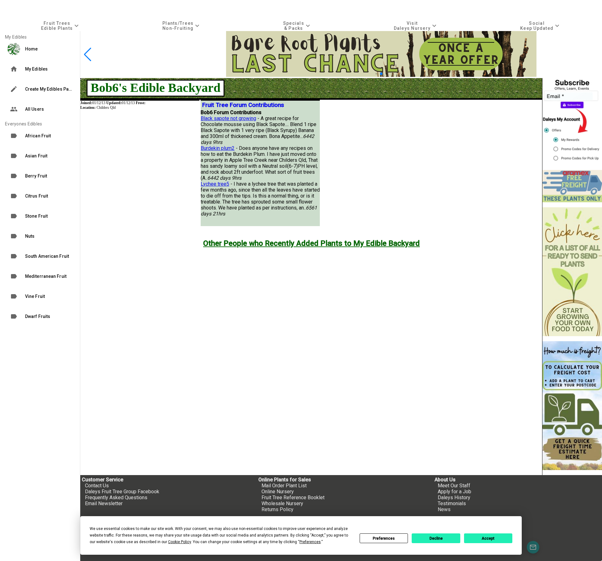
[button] (376, 73)
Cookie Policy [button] (179, 542)
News (444, 509)
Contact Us (97, 486)
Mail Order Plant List (284, 486)
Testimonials (452, 503)
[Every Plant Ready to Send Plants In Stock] (572, 271)
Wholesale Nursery (282, 503)
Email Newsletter (104, 503)
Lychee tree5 (215, 184)
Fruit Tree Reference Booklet (293, 497)
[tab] (60, 25)
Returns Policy (277, 509)
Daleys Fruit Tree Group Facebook (122, 492)
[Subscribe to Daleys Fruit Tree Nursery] (572, 121)
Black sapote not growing (228, 118)
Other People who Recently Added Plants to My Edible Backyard (311, 243)
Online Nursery (277, 492)
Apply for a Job (454, 492)
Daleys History (454, 497)
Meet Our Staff (454, 486)
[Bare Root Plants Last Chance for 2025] (381, 75)
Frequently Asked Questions (116, 497)
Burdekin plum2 (218, 148)
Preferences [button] (310, 542)
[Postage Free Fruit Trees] (572, 186)
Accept (488, 538)
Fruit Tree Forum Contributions (243, 105)
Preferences (384, 538)
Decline (436, 538)
